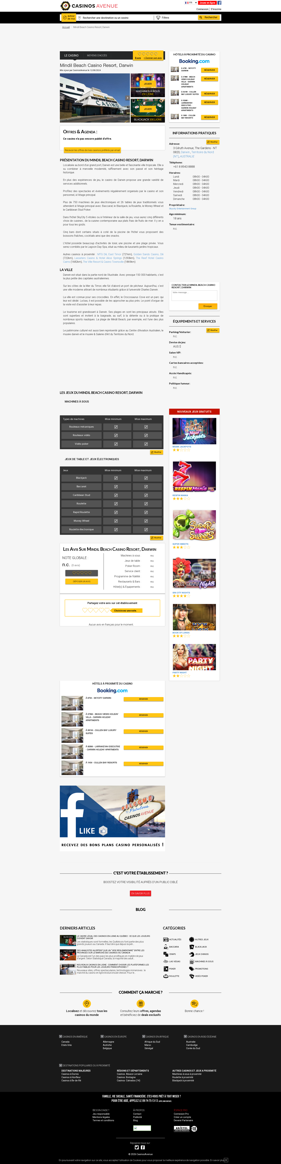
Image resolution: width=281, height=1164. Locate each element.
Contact (137, 1114)
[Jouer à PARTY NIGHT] (194, 657)
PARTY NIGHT (180, 672)
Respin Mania (180, 495)
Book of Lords (181, 632)
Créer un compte (182, 1117)
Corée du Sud (193, 1048)
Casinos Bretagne (126, 1077)
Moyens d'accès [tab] (97, 55)
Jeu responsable (101, 1114)
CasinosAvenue (145, 1154)
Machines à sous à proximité (186, 1074)
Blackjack (201, 947)
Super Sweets (180, 544)
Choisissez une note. (125, 610)
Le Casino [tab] (71, 55)
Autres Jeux (201, 939)
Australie (190, 1041)
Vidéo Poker (201, 976)
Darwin (185, 152)
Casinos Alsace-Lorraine (129, 1074)
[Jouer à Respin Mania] (194, 475)
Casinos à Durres (70, 1074)
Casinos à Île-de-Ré (71, 1080)
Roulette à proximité (182, 1077)
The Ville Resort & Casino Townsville (103, 261)
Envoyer (208, 306)
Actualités (175, 939)
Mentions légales (101, 1117)
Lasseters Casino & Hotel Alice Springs (98, 258)
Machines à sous (204, 961)
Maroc (148, 1045)
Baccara (174, 947)
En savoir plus (217, 1160)
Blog (135, 1120)
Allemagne (108, 1041)
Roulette (174, 976)
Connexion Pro (181, 1114)
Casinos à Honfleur (71, 1077)
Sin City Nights (181, 592)
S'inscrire (216, 9)
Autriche (107, 1045)
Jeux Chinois (202, 954)
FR (190, 2)
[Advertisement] (140, 38)
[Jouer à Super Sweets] (194, 524)
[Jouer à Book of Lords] (194, 617)
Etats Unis (66, 1045)
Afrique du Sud (152, 1041)
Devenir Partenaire (183, 1120)
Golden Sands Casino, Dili (148, 254)
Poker (172, 969)
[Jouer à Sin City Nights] (194, 572)
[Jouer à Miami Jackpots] (194, 431)
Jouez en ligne (207, 2)
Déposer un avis (81, 581)
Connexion (202, 9)
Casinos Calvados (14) (128, 1080)
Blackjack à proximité (183, 1080)
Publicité (137, 1117)
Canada (65, 1041)
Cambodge (192, 1045)
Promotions (201, 969)
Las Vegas (174, 961)
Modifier (157, 452)
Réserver (143, 699)
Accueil (66, 27)
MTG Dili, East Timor (109, 254)
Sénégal (149, 1048)
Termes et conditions (103, 1120)
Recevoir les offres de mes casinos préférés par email (92, 150)
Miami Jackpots (182, 446)
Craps (172, 954)
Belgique (107, 1048)
